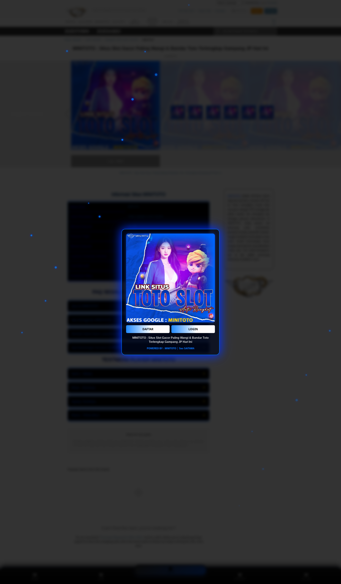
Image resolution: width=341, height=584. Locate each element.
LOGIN (193, 329)
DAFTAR (147, 329)
